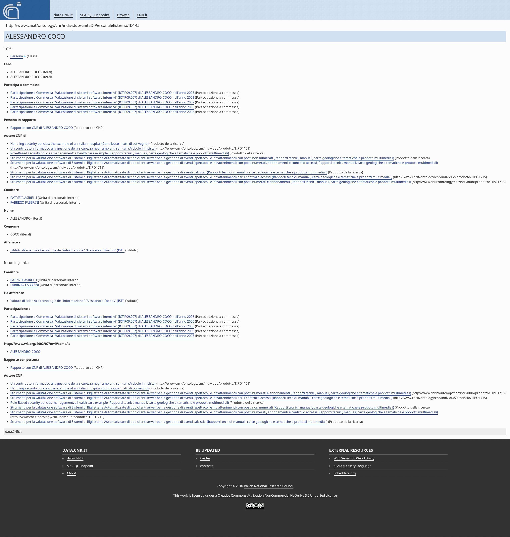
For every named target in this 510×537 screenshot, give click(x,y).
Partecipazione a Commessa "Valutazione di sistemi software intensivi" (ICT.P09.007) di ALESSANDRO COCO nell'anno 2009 (102, 97)
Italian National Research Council (268, 486)
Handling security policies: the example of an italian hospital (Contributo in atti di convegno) (79, 143)
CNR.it (142, 15)
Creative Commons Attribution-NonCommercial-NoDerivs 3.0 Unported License (277, 495)
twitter (205, 458)
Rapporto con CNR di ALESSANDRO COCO (41, 127)
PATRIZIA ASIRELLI (23, 198)
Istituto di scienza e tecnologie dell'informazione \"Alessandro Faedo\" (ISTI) (67, 250)
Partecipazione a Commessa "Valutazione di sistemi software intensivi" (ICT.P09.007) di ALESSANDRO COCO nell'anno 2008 (102, 112)
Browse (123, 15)
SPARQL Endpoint (95, 15)
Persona (16, 56)
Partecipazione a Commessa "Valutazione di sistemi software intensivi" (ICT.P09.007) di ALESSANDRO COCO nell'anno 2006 (102, 92)
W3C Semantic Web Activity (354, 458)
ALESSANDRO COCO (25, 351)
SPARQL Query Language (352, 466)
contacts (206, 466)
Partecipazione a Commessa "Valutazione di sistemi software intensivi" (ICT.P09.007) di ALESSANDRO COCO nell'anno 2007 (102, 102)
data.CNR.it (63, 15)
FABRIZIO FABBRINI (24, 202)
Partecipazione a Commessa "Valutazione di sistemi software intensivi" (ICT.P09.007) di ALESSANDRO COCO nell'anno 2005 (102, 107)
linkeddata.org (345, 473)
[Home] (25, 10)
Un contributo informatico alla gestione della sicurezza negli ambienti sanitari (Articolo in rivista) (83, 148)
